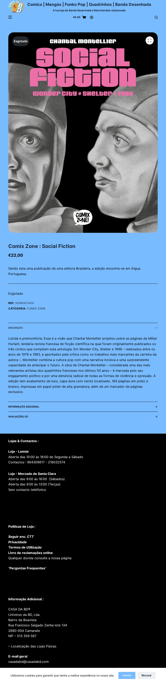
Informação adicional (23, 406)
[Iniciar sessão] (91, 17)
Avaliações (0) (18, 416)
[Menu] (10, 17)
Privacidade (17, 542)
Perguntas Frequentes (27, 568)
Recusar (147, 675)
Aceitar (126, 675)
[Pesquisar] (156, 17)
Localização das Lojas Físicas (33, 646)
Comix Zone (36, 308)
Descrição (15, 327)
